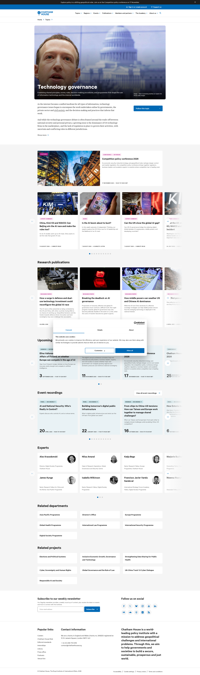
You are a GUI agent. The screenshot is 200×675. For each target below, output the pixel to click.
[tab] (89, 253)
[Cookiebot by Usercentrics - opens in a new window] (135, 323)
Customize (98, 350)
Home (40, 19)
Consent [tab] (69, 330)
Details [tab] (100, 330)
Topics (47, 19)
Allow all (130, 350)
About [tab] (131, 330)
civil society (59, 110)
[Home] (45, 13)
